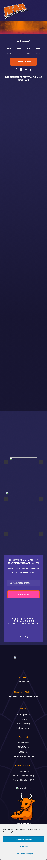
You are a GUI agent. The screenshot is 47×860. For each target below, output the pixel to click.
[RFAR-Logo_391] (16, 4)
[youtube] (26, 69)
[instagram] (21, 69)
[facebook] (16, 69)
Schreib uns (23, 681)
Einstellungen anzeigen (23, 854)
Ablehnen (24, 846)
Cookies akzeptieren (23, 839)
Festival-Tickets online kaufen (23, 696)
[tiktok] (31, 69)
